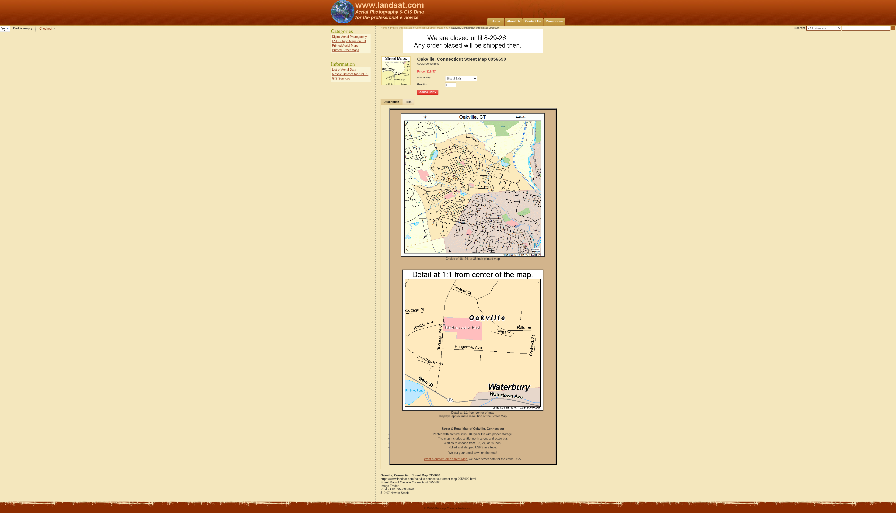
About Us (513, 21)
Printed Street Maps (401, 27)
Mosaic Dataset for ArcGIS (350, 74)
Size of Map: (424, 77)
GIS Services (341, 78)
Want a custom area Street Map (445, 459)
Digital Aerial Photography (349, 36)
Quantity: (422, 84)
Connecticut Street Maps (429, 27)
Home (496, 21)
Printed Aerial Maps (345, 45)
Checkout (45, 28)
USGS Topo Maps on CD (349, 41)
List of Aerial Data (344, 69)
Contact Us (533, 21)
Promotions (554, 21)
